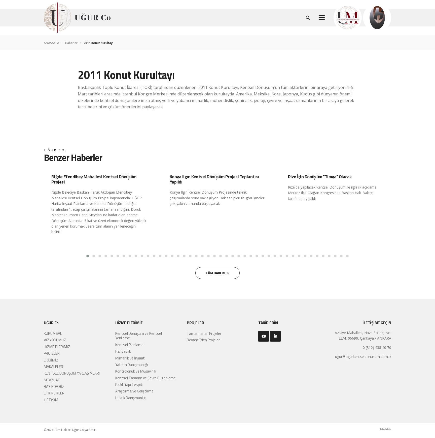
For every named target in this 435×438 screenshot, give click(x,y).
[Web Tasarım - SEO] (385, 430)
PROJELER (52, 353)
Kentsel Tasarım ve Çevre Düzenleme (145, 378)
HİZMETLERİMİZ (57, 347)
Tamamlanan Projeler (204, 333)
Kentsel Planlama (129, 345)
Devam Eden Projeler (203, 340)
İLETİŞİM (51, 400)
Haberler (71, 43)
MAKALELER (53, 367)
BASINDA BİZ (54, 386)
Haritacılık (123, 351)
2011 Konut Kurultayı (98, 43)
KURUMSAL (53, 333)
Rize (291, 187)
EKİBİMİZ (51, 360)
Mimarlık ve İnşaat (130, 358)
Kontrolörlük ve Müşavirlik (135, 371)
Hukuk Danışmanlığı (130, 398)
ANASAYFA (52, 43)
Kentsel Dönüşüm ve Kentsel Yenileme (138, 336)
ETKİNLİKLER (54, 393)
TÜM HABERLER (217, 272)
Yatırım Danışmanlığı (131, 365)
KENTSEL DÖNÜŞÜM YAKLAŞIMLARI (72, 373)
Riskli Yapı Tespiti (129, 384)
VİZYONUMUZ (55, 340)
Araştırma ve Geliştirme (134, 391)
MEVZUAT (52, 380)
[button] (88, 256)
